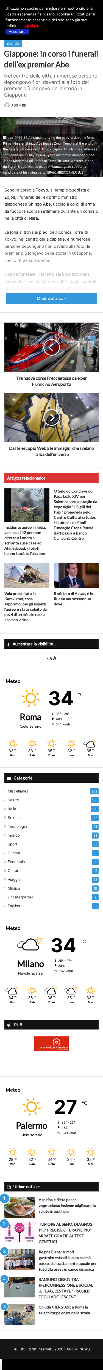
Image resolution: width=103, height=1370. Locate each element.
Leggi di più (29, 25)
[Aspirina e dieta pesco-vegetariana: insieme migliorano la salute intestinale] (19, 1207)
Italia (12, 809)
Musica (14, 888)
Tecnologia (17, 826)
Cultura (14, 870)
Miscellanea (18, 791)
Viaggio (14, 879)
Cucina (14, 853)
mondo (13, 43)
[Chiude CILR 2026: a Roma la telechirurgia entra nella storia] (19, 1314)
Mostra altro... (50, 298)
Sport (12, 844)
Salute (13, 800)
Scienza (15, 817)
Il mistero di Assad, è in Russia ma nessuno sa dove (73, 598)
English (14, 906)
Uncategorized (21, 897)
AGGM (16, 105)
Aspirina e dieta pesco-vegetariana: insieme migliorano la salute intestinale (67, 1205)
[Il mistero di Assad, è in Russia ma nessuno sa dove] (76, 575)
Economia (16, 862)
